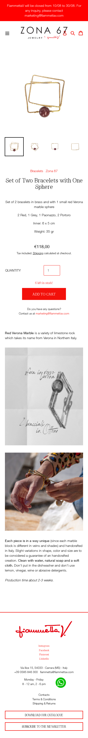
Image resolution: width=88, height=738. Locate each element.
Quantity (13, 270)
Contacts (44, 694)
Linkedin (44, 658)
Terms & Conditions (44, 699)
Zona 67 (52, 171)
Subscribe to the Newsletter (44, 726)
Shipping (38, 253)
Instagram (44, 645)
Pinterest (44, 654)
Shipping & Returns (44, 703)
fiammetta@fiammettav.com (57, 672)
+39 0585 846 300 (26, 672)
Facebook (44, 650)
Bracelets (36, 171)
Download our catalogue (44, 715)
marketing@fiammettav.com (52, 313)
